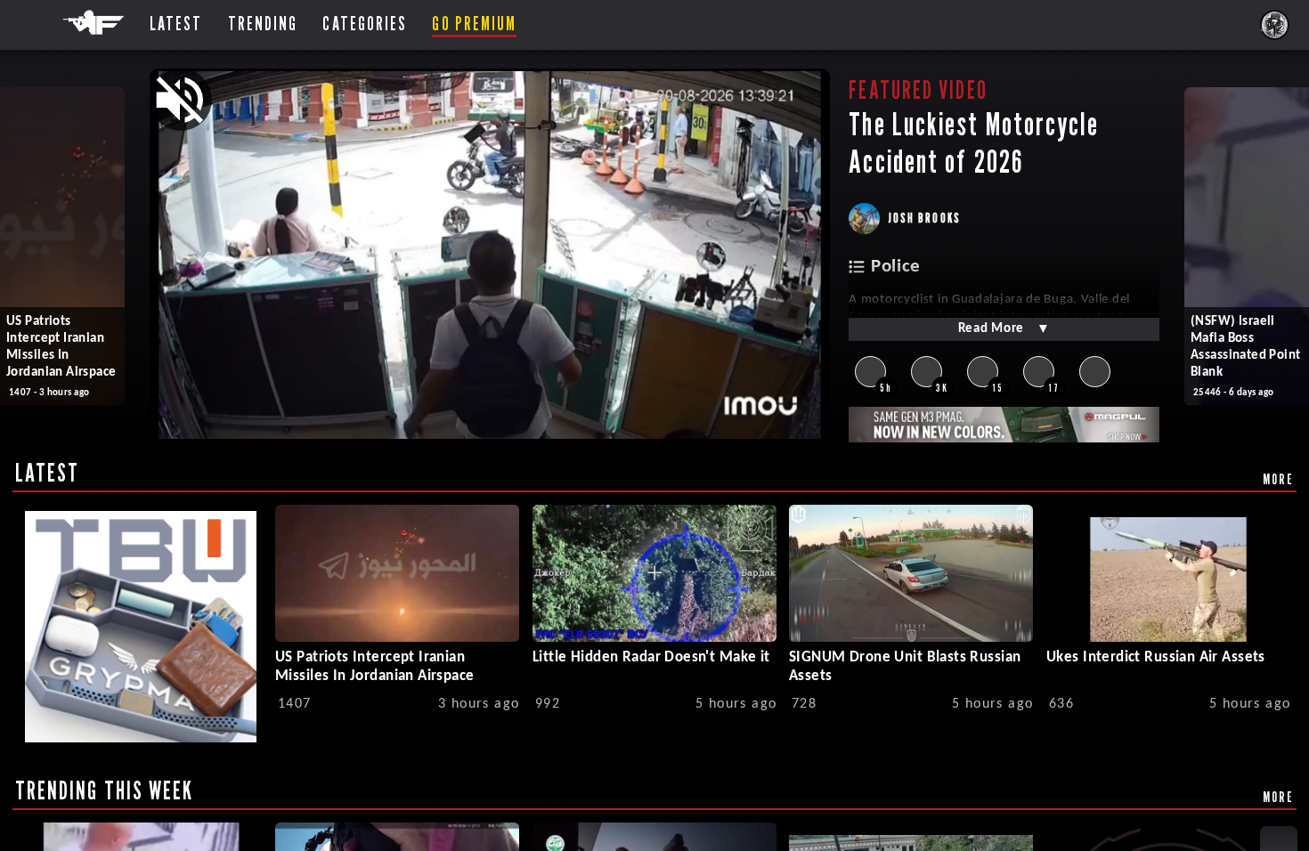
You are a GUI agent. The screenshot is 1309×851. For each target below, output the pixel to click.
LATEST (47, 473)
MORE (1278, 479)
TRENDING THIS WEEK (104, 790)
